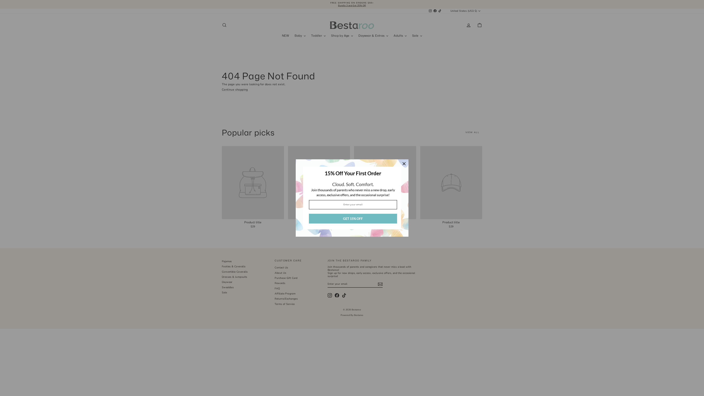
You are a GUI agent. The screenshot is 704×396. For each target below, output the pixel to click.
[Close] (404, 163)
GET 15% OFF (353, 219)
